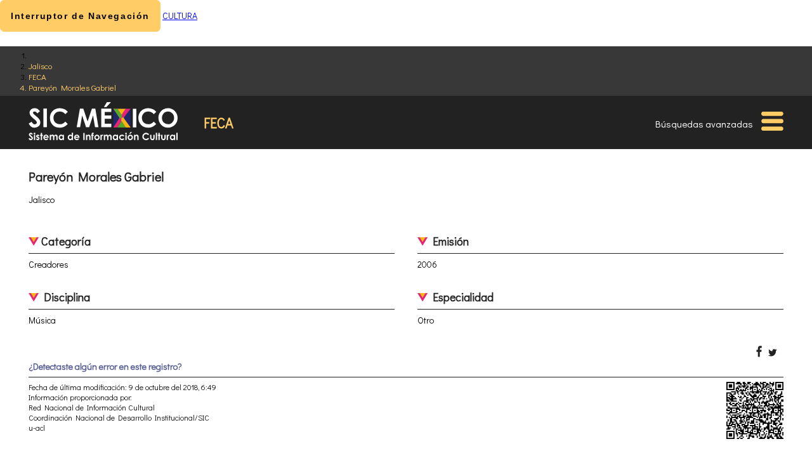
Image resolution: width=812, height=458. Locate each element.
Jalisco (40, 65)
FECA (37, 76)
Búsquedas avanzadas (704, 123)
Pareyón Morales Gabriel (72, 87)
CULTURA (179, 16)
